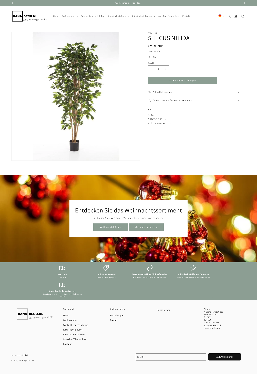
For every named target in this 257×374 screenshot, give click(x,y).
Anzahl (151, 63)
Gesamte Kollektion (146, 227)
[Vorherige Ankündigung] (12, 3)
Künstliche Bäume (73, 329)
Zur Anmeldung (224, 357)
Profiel (113, 320)
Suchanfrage (163, 309)
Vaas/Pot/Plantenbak (74, 339)
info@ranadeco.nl (212, 325)
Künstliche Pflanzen (74, 334)
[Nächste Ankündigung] (244, 3)
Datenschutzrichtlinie (20, 355)
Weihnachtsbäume (110, 227)
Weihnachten (70, 320)
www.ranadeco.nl (212, 328)
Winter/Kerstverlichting (75, 324)
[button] (69, 16)
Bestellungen (117, 315)
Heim (66, 315)
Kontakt (67, 343)
